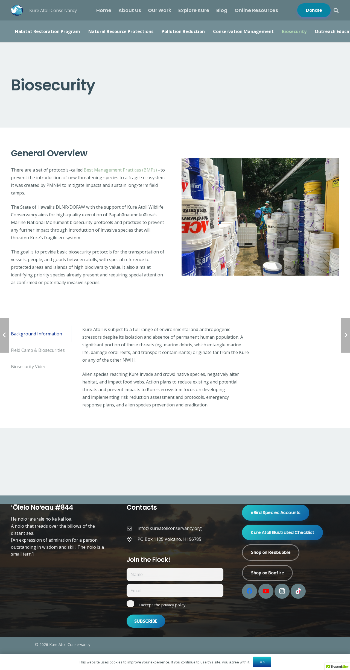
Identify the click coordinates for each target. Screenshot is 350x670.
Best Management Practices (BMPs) (120, 170)
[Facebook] (249, 591)
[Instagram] (282, 591)
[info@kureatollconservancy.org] (132, 528)
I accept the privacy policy (162, 604)
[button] (336, 10)
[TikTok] (298, 591)
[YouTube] (265, 591)
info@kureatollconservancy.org (170, 528)
